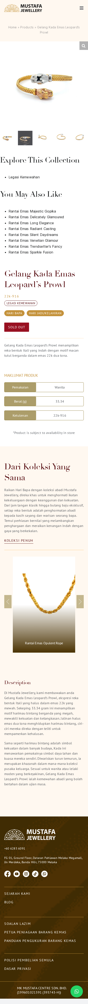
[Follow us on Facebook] (7, 873)
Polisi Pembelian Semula (29, 960)
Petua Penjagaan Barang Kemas (35, 932)
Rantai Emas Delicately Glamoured (36, 217)
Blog (8, 902)
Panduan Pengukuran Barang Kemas (40, 941)
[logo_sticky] (23, 6)
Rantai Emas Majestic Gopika (32, 211)
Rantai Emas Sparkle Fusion (31, 252)
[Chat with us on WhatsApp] (44, 873)
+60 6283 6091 (14, 848)
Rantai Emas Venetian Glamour (33, 240)
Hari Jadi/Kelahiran (45, 313)
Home (12, 27)
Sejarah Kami (17, 893)
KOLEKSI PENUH (18, 540)
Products (27, 27)
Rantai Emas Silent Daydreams (33, 235)
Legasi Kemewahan (24, 177)
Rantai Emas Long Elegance (31, 223)
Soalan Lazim (17, 923)
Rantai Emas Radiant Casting (32, 229)
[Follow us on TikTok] (35, 873)
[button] (83, 45)
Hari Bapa (14, 313)
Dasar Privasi (17, 968)
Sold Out (16, 327)
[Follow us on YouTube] (16, 873)
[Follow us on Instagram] (26, 873)
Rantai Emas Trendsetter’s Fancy (35, 246)
